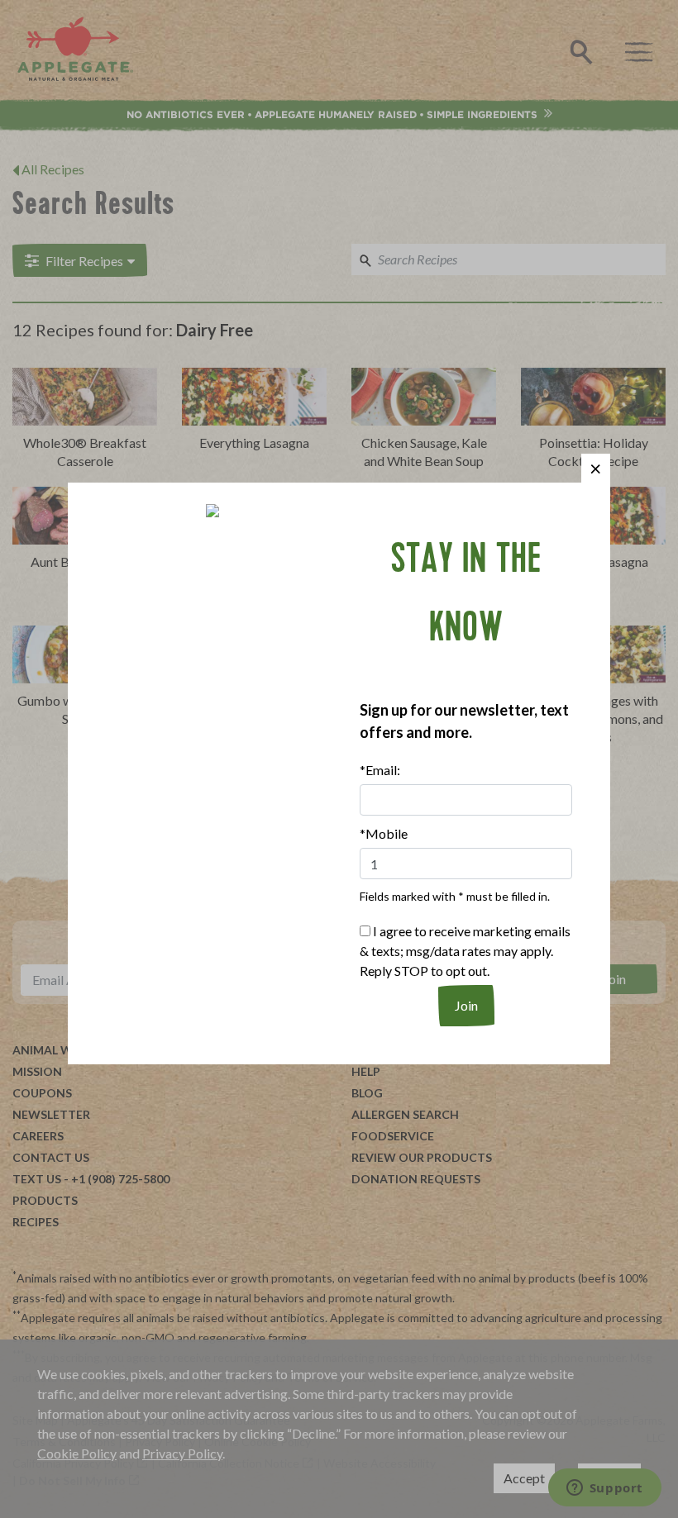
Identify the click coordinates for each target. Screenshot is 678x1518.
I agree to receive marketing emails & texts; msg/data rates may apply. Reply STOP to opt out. (465, 950)
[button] (595, 468)
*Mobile (384, 833)
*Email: (380, 770)
